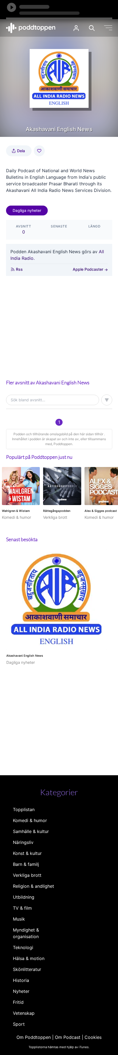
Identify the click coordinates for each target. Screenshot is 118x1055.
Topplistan (24, 809)
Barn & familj (26, 864)
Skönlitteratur (27, 969)
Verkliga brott (27, 875)
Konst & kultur (27, 853)
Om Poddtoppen (33, 1037)
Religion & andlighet (33, 886)
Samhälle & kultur (31, 831)
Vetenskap (24, 1013)
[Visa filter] (106, 399)
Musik (19, 919)
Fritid (18, 1002)
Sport (19, 1024)
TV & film (22, 908)
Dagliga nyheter (27, 210)
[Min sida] (76, 28)
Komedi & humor (30, 820)
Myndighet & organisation (26, 933)
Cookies (93, 1037)
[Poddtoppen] (30, 27)
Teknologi (23, 947)
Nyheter (21, 991)
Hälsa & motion (28, 958)
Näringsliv (23, 842)
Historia (21, 980)
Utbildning (23, 897)
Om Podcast (67, 1037)
